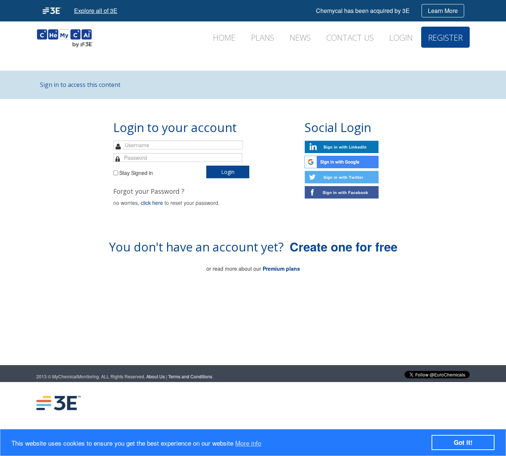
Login (401, 37)
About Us (155, 376)
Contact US (350, 37)
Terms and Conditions (190, 376)
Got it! (463, 442)
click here (152, 202)
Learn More (443, 10)
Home (224, 37)
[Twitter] (420, 403)
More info (248, 442)
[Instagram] (450, 403)
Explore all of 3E (95, 10)
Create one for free (343, 246)
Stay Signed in (136, 172)
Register (445, 37)
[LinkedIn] (390, 403)
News (300, 37)
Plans (262, 37)
